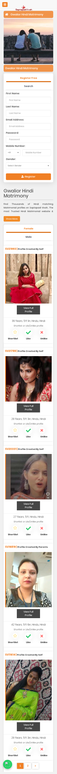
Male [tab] (29, 237)
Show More (12, 218)
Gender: (11, 159)
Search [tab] (28, 86)
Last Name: (13, 106)
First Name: (13, 93)
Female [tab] (28, 228)
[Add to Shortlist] (15, 332)
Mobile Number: (15, 146)
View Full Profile (28, 309)
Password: (12, 133)
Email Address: (15, 119)
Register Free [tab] (28, 78)
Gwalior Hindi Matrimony (26, 14)
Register (29, 176)
